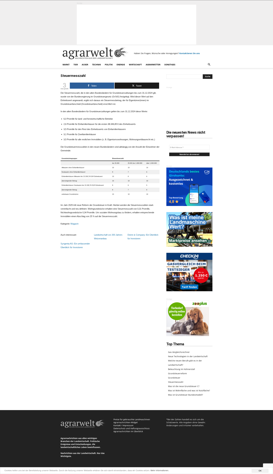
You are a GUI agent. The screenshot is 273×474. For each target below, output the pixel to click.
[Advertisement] (136, 25)
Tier (76, 64)
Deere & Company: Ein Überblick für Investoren (143, 237)
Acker (85, 64)
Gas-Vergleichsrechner (179, 352)
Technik (96, 64)
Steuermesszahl (175, 382)
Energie (121, 64)
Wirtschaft (135, 64)
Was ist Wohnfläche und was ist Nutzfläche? (189, 390)
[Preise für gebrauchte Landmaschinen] (189, 246)
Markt (66, 64)
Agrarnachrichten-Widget (125, 422)
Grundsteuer (174, 377)
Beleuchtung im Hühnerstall (181, 369)
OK (260, 470)
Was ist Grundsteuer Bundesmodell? (185, 394)
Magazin (74, 223)
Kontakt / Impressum (123, 425)
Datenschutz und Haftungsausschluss (131, 428)
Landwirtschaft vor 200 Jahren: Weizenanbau (108, 237)
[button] (209, 64)
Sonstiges (169, 64)
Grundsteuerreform (177, 373)
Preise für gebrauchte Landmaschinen (131, 419)
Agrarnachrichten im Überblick (128, 431)
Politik (109, 64)
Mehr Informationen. (160, 470)
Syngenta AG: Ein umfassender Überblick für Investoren (75, 245)
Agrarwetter (153, 64)
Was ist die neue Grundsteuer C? (183, 386)
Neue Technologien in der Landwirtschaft (188, 356)
